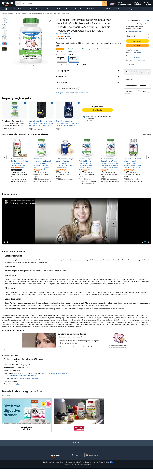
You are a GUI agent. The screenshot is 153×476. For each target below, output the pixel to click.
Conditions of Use (48, 462)
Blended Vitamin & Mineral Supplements (25, 378)
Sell (117, 9)
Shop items (60, 51)
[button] (4, 9)
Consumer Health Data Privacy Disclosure (79, 462)
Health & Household (8, 13)
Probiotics (57, 13)
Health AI (12, 9)
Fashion (124, 9)
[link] (41, 110)
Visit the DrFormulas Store (65, 33)
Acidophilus (65, 13)
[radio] (4, 21)
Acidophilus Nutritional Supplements (23, 375)
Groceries (69, 9)
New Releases (59, 9)
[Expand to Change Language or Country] (82, 455)
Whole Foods (80, 9)
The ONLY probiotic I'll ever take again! (23, 203)
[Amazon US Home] (55, 456)
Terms (70, 51)
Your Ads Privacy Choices (101, 462)
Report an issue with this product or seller (73, 93)
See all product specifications (67, 88)
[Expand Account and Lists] (131, 4)
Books (101, 9)
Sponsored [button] (5, 395)
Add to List (129, 79)
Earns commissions (28, 201)
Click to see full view (30, 66)
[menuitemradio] (145, 242)
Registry (132, 9)
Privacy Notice (60, 462)
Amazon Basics (35, 9)
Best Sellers (47, 9)
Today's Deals (92, 9)
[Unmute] (149, 242)
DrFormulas (137, 53)
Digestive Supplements (45, 13)
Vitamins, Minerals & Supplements (26, 13)
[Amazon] (7, 3)
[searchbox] (61, 3)
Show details (90, 120)
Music (139, 9)
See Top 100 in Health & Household (54, 373)
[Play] (4, 242)
